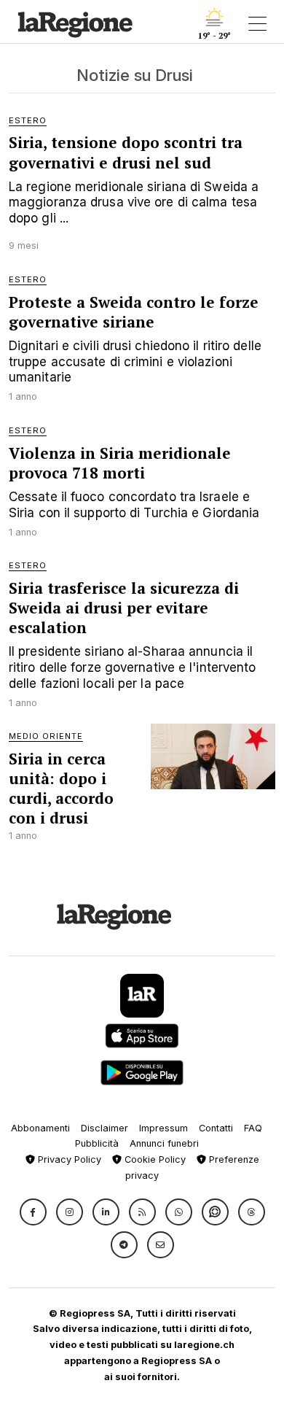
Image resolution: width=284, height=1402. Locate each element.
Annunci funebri (164, 1143)
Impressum (163, 1128)
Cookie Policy (154, 1159)
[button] (33, 1211)
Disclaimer (104, 1128)
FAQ (253, 1128)
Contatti (216, 1128)
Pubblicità (97, 1143)
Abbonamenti (40, 1128)
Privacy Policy (68, 1159)
